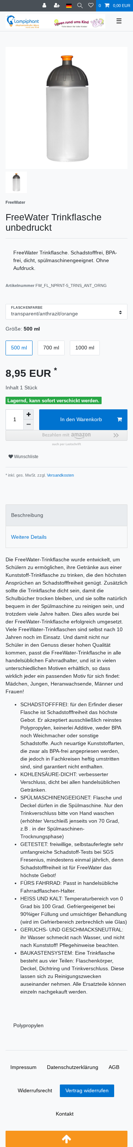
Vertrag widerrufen (87, 1090)
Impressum (23, 1067)
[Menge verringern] (28, 425)
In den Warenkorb (81, 419)
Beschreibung (27, 515)
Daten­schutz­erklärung (72, 1067)
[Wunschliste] (91, 5)
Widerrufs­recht (35, 1090)
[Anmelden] (45, 5)
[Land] (69, 5)
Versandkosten (60, 475)
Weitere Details (29, 537)
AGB (114, 1067)
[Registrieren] (57, 5)
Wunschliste (25, 456)
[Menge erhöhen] (28, 414)
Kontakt (65, 1114)
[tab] (66, 515)
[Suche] (80, 5)
